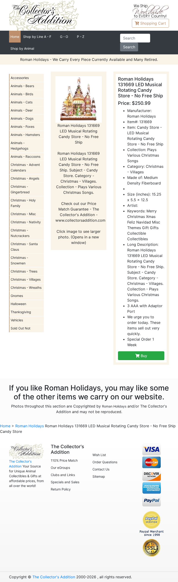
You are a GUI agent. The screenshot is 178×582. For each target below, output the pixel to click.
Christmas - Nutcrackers (20, 233)
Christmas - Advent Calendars (25, 167)
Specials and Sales (65, 482)
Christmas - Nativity (26, 222)
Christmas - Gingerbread (20, 189)
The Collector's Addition (53, 577)
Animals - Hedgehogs (19, 145)
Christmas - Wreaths (26, 287)
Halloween (18, 304)
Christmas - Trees (24, 271)
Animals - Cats (21, 102)
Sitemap (98, 476)
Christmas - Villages (26, 279)
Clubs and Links (63, 475)
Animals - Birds (22, 94)
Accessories (20, 78)
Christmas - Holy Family (23, 203)
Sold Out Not (20, 328)
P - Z (80, 37)
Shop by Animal (22, 48)
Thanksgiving (21, 312)
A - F (37, 37)
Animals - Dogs (22, 118)
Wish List (99, 455)
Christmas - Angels (25, 178)
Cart (153, 23)
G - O (64, 37)
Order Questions (104, 462)
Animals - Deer (22, 110)
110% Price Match (64, 460)
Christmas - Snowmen (19, 260)
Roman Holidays (114, 406)
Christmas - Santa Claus (24, 246)
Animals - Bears (22, 86)
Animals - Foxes (22, 126)
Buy (143, 355)
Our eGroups (60, 468)
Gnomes (17, 296)
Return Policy (61, 489)
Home (14, 37)
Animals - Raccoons (25, 156)
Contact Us (100, 469)
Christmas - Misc (23, 214)
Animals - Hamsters (25, 135)
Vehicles (17, 320)
